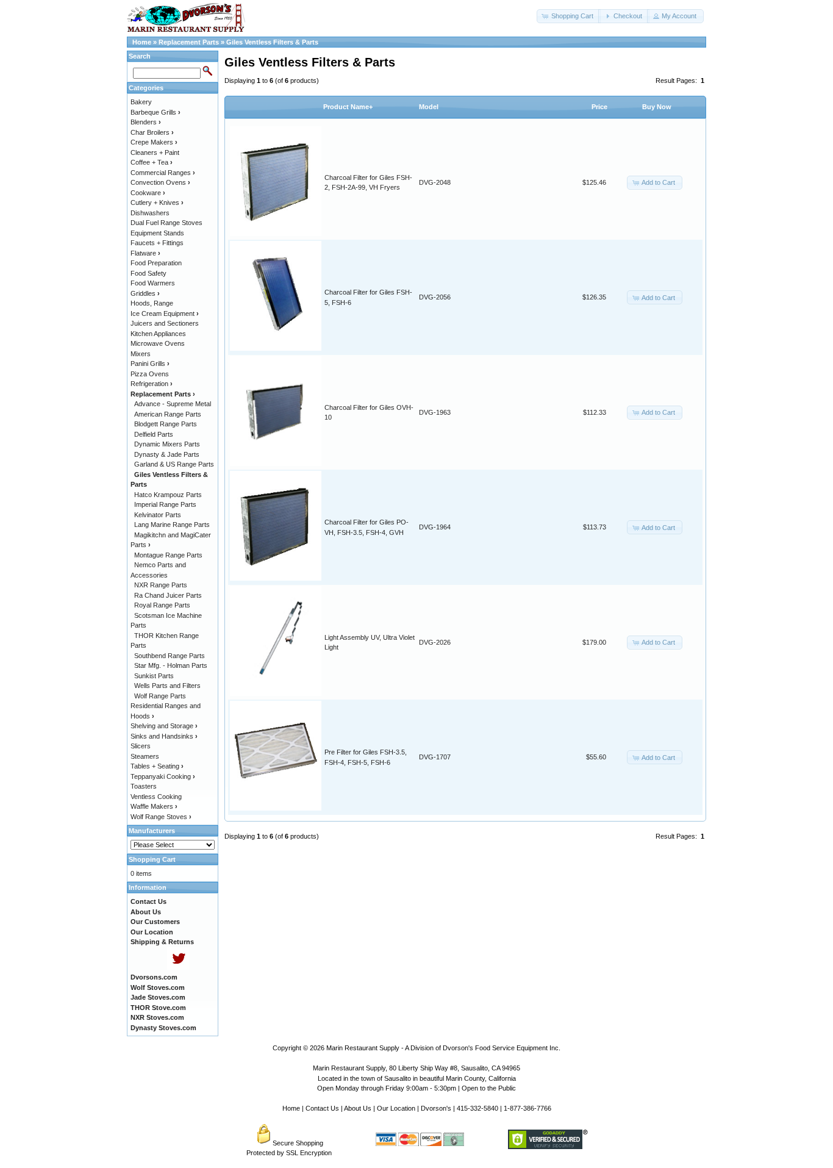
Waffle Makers (153, 806)
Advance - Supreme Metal (172, 403)
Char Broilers (152, 132)
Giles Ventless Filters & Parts (272, 42)
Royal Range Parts (162, 605)
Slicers (140, 746)
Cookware (147, 192)
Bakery (141, 102)
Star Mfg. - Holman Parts (170, 665)
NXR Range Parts (160, 585)
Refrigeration (151, 383)
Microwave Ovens (157, 343)
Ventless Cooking (156, 796)
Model (428, 106)
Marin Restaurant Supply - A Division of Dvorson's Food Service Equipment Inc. (443, 1048)
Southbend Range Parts (169, 655)
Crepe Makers (153, 142)
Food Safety (148, 273)
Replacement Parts (189, 42)
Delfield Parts (153, 434)
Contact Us (322, 1108)
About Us (357, 1108)
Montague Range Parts (168, 555)
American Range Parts (167, 414)
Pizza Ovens (149, 374)
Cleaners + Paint (154, 152)
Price (599, 106)
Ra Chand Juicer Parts (168, 595)
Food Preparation (156, 263)
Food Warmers (152, 283)
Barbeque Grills (155, 112)
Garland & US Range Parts (174, 464)
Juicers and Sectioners (164, 323)
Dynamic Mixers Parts (167, 444)
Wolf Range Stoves (160, 816)
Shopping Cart (152, 859)
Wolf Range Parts (160, 696)
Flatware (145, 253)
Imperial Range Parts (165, 504)
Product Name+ (348, 106)
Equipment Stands (157, 233)
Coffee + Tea (151, 162)
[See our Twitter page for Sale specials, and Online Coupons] (178, 967)
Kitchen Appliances (158, 333)
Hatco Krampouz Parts (168, 494)
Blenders (145, 122)
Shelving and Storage (164, 725)
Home (141, 42)
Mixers (140, 353)
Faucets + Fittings (157, 242)
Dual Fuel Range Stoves (166, 222)
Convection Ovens (160, 182)
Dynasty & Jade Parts (166, 454)
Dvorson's (436, 1108)
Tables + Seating (157, 766)
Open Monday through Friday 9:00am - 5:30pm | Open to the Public (416, 1088)
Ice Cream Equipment (164, 313)
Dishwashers (150, 213)
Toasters (143, 786)
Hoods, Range (151, 303)
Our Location (396, 1108)
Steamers (144, 756)
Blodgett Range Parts (165, 424)
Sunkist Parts (154, 675)
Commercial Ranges (162, 172)
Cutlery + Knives (157, 202)
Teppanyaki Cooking (162, 776)
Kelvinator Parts (157, 514)
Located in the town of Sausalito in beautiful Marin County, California (417, 1078)
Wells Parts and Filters (167, 685)
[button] (569, 16)
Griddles (145, 293)
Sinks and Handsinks (164, 736)
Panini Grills (150, 363)
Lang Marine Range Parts (172, 524)
